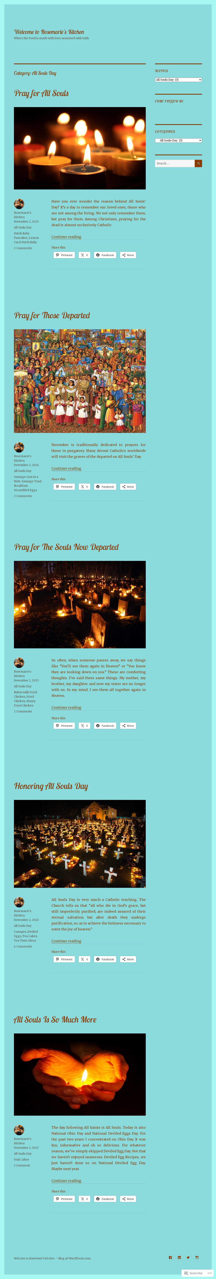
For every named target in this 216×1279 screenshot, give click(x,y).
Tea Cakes (29, 936)
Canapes (20, 932)
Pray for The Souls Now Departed (66, 546)
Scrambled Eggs (25, 490)
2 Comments (23, 248)
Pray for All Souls (41, 93)
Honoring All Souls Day (51, 786)
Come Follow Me (169, 101)
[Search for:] (175, 163)
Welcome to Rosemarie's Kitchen (49, 31)
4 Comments (23, 946)
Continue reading (66, 237)
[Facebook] (170, 1257)
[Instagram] (197, 1257)
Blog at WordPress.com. (74, 1258)
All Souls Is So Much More (55, 1019)
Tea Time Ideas (25, 940)
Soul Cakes (21, 1159)
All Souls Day (23, 227)
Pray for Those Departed (52, 315)
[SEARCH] (198, 163)
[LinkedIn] (179, 1257)
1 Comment (22, 1165)
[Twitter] (188, 1257)
